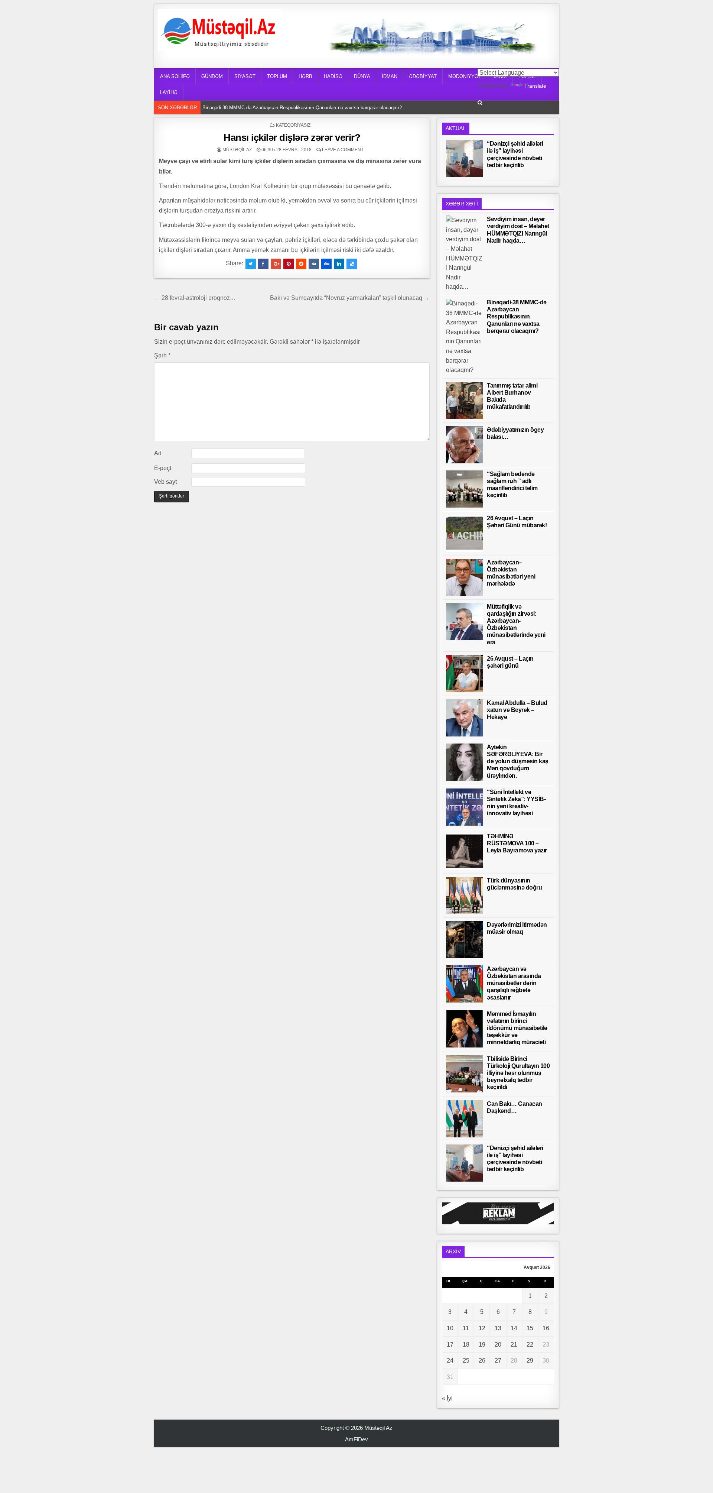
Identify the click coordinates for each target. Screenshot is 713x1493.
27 (498, 1360)
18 (466, 1344)
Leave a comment (343, 149)
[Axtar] (480, 102)
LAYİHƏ (169, 92)
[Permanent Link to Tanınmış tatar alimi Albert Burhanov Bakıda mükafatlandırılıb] (464, 400)
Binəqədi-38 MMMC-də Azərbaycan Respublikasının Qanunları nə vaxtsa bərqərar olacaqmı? (304, 107)
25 (466, 1360)
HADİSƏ (333, 76)
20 (498, 1344)
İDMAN (389, 76)
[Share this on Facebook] (263, 264)
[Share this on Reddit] (301, 264)
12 (482, 1328)
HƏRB (305, 76)
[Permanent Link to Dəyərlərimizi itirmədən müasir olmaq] (464, 939)
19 (482, 1344)
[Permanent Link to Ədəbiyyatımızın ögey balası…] (464, 444)
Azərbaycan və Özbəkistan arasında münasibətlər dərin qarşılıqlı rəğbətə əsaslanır (514, 983)
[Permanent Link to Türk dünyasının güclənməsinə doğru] (464, 895)
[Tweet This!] (250, 264)
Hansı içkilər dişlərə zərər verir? (292, 137)
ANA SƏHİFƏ (175, 76)
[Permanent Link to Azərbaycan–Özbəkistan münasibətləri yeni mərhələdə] (464, 577)
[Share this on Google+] (276, 264)
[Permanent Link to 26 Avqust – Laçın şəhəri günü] (464, 673)
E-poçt (162, 468)
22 (530, 1344)
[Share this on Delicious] (351, 264)
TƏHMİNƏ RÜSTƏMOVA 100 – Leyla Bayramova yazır (517, 843)
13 (498, 1328)
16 (546, 1328)
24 (450, 1360)
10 (450, 1328)
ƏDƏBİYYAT (423, 76)
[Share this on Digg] (326, 264)
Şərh (162, 355)
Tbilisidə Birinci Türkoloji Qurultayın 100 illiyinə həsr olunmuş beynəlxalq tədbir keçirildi (518, 1073)
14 (514, 1328)
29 (530, 1360)
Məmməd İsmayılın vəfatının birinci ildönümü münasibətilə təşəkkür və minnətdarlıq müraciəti (517, 1028)
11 (466, 1328)
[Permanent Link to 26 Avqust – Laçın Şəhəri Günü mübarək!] (464, 533)
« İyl (447, 1398)
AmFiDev (356, 1439)
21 (514, 1344)
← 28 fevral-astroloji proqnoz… (195, 298)
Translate (535, 86)
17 (450, 1344)
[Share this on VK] (314, 264)
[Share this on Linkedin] (339, 264)
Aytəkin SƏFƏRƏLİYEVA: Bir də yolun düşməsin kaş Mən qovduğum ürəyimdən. (517, 761)
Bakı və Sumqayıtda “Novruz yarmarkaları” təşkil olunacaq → (350, 298)
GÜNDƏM (212, 76)
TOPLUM (277, 76)
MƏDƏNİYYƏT (464, 76)
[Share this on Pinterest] (288, 264)
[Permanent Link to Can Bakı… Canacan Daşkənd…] (464, 1118)
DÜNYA (362, 76)
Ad (158, 453)
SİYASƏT (244, 76)
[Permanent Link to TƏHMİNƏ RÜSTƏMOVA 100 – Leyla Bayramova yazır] (464, 851)
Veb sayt (165, 482)
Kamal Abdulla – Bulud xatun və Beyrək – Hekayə (517, 710)
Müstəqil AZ (237, 149)
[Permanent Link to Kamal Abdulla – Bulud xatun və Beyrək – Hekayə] (464, 717)
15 (530, 1328)
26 (482, 1360)
